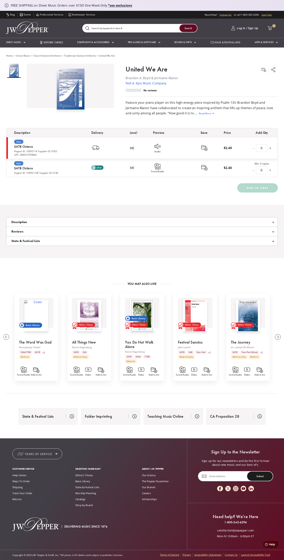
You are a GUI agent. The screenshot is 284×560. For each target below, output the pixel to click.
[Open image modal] (71, 90)
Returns (17, 499)
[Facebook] (220, 489)
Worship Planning (85, 493)
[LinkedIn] (251, 489)
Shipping (17, 487)
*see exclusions (120, 5)
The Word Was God (35, 342)
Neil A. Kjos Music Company (146, 83)
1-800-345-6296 (235, 522)
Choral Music (23, 55)
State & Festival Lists (87, 487)
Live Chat (267, 14)
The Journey (240, 342)
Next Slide (278, 337)
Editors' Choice (84, 475)
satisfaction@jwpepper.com (235, 530)
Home (9, 55)
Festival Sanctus (190, 342)
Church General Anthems (47, 55)
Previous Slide (6, 337)
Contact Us (225, 14)
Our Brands (149, 487)
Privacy (187, 555)
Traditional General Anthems (80, 55)
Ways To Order (21, 481)
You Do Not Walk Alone (139, 344)
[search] (87, 28)
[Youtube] (243, 489)
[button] (16, 42)
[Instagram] (235, 489)
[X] (228, 489)
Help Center (19, 475)
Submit (260, 476)
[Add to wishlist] (263, 70)
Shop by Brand (84, 505)
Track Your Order (22, 493)
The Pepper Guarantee (155, 481)
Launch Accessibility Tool (255, 555)
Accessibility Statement (208, 555)
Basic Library (82, 481)
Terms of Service (169, 555)
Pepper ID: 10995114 (25, 151)
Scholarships (149, 499)
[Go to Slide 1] (14, 71)
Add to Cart (258, 188)
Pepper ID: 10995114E (26, 172)
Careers (146, 493)
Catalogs (80, 499)
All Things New (84, 342)
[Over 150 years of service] (37, 453)
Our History (149, 475)
